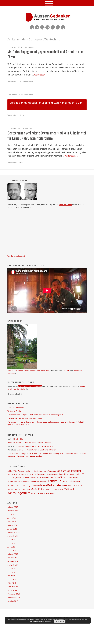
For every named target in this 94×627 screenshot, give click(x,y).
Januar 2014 (12, 590)
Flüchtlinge (12, 477)
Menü (47, 3)
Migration (11, 485)
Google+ (53, 27)
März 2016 (11, 521)
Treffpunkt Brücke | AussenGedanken (21, 442)
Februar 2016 (12, 525)
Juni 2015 (11, 547)
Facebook (58, 27)
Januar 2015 (12, 558)
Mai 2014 (11, 576)
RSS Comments (32, 27)
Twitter (63, 27)
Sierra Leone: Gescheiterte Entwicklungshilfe (24, 418)
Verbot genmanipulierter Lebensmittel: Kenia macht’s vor (46, 103)
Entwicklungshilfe (26, 81)
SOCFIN (36, 489)
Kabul (18, 481)
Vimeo (42, 27)
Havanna (75, 477)
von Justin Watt (43, 370)
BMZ (19, 474)
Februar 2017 (12, 507)
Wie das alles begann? (16, 256)
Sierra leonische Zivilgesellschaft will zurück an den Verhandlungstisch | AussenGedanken (42, 453)
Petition (70, 486)
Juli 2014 (11, 572)
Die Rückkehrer (20, 439)
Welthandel (70, 489)
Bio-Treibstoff (74, 470)
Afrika (15, 471)
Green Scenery (61, 477)
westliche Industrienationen (42, 493)
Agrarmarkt (23, 470)
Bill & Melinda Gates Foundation (44, 471)
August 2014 (12, 568)
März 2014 (11, 583)
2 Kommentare (27, 128)
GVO (70, 477)
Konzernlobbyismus (41, 481)
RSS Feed (37, 27)
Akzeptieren (60, 621)
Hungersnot (11, 481)
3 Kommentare (28, 47)
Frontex (19, 477)
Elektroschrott (54, 474)
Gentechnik (29, 477)
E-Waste (30, 474)
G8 (23, 477)
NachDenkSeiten (65, 205)
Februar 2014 (12, 587)
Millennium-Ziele (20, 486)
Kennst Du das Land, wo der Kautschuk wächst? (34, 446)
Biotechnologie (12, 474)
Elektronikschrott (44, 474)
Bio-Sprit (61, 470)
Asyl (30, 471)
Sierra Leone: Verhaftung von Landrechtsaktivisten (36, 450)
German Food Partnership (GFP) (43, 477)
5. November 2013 (14, 95)
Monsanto (36, 486)
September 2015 (14, 536)
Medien (77, 481)
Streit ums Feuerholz (15, 407)
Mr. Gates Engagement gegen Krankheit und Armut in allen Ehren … (45, 54)
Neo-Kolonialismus (53, 485)
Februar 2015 (12, 554)
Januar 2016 (12, 529)
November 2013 (13, 597)
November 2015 (13, 532)
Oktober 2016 (12, 511)
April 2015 (11, 550)
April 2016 (11, 518)
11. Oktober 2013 (13, 128)
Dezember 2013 (13, 594)
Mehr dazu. (48, 621)
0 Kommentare (27, 95)
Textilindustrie (47, 489)
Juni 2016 (11, 514)
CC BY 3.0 (65, 370)
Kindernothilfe (29, 481)
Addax (10, 471)
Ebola (36, 473)
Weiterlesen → (41, 74)
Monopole (29, 486)
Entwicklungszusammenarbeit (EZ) (71, 474)
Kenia (22, 115)
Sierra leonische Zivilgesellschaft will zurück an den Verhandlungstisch (35, 415)
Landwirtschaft (68, 481)
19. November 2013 (14, 47)
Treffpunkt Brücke (14, 411)
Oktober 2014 (12, 561)
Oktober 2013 (12, 601)
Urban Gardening (59, 489)
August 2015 (12, 539)
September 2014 (14, 565)
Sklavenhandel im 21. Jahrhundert (19, 489)
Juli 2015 (11, 543)
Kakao (22, 481)
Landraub (54, 481)
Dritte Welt (24, 474)
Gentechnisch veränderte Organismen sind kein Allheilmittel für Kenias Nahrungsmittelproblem (46, 135)
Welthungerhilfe (18, 493)
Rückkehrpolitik (79, 486)
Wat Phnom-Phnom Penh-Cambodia (22, 370)
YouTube (47, 27)
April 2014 (11, 579)
